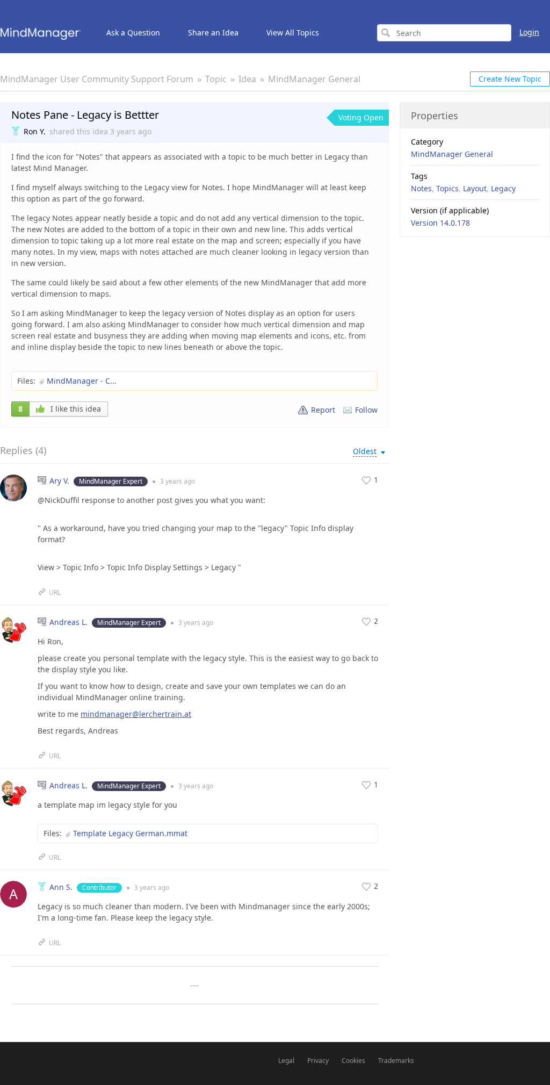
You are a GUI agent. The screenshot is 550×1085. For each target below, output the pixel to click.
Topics (447, 188)
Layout (475, 188)
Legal (286, 1060)
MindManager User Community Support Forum (96, 79)
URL (55, 592)
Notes (421, 188)
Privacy (318, 1060)
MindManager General (314, 79)
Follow (366, 410)
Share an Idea (213, 32)
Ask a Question (133, 32)
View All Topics (292, 32)
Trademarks (396, 1060)
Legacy (503, 188)
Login (529, 32)
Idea (247, 79)
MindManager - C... (82, 381)
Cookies (353, 1060)
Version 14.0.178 (440, 223)
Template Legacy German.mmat (130, 833)
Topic (216, 79)
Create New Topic (510, 79)
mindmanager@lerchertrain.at (136, 714)
